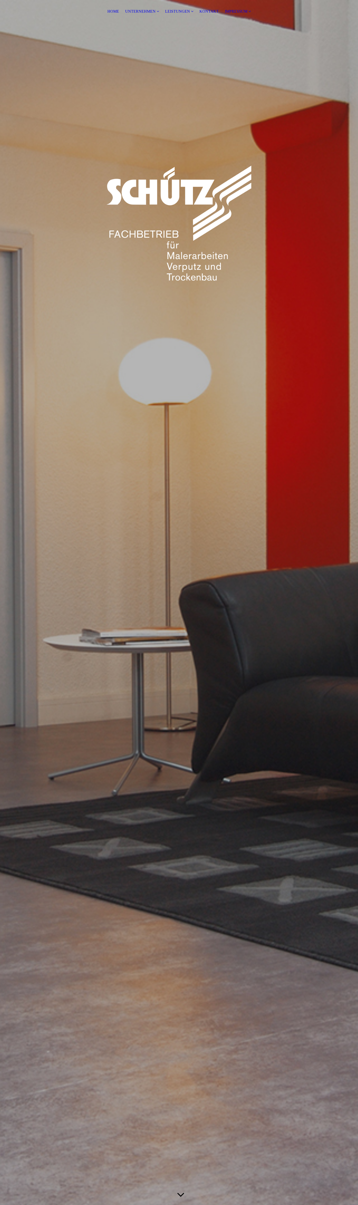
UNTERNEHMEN (140, 11)
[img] (179, 602)
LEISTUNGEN (177, 11)
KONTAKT (209, 11)
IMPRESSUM (236, 11)
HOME (113, 11)
